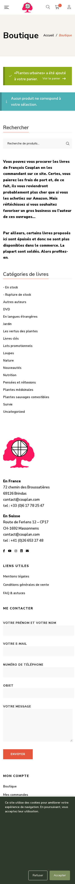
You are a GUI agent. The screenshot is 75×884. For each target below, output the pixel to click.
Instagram (16, 550)
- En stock (10, 287)
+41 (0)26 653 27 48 (27, 540)
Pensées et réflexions (19, 382)
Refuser (38, 875)
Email (27, 550)
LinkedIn (21, 550)
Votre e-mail (15, 644)
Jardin (7, 324)
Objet (8, 686)
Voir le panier (51, 78)
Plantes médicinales (18, 390)
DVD (6, 309)
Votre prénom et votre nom (29, 623)
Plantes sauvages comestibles (26, 397)
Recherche (68, 144)
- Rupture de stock (17, 295)
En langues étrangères (20, 317)
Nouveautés (12, 368)
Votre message (17, 706)
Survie (7, 404)
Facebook (4, 550)
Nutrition (9, 375)
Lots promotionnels (17, 346)
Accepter (60, 875)
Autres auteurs (14, 302)
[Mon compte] (70, 7)
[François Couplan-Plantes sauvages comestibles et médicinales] (27, 7)
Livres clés (11, 338)
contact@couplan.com (21, 499)
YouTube (9, 550)
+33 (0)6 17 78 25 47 (27, 505)
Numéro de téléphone (23, 665)
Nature (8, 360)
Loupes (8, 353)
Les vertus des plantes (20, 331)
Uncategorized (14, 412)
